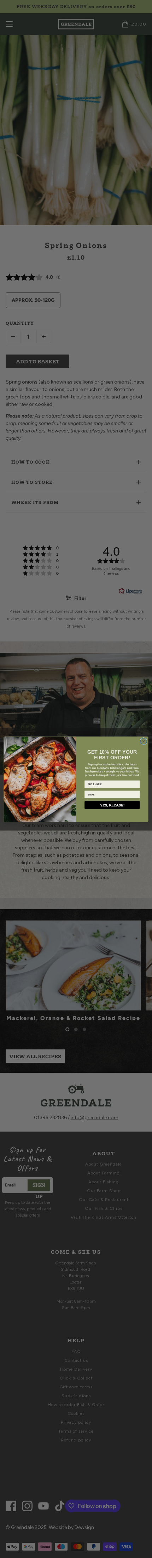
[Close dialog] (143, 741)
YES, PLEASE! (112, 805)
